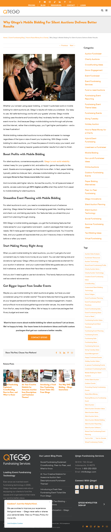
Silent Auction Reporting (93, 424)
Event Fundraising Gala (93, 309)
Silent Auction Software (93, 428)
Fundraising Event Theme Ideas (93, 106)
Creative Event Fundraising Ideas (94, 278)
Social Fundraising (93, 218)
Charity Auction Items (92, 269)
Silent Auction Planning (95, 204)
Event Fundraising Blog (16, 38)
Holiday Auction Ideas (92, 361)
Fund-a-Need (89, 316)
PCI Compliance (65, 523)
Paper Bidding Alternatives (91, 183)
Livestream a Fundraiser (95, 147)
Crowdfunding (89, 284)
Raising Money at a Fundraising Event (95, 399)
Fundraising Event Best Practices (93, 325)
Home (5, 38)
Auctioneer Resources (92, 258)
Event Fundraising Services (93, 83)
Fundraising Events (93, 113)
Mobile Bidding (91, 153)
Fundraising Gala (90, 338)
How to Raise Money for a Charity (37, 38)
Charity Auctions (92, 59)
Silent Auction (89, 405)
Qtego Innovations (93, 199)
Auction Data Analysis (92, 254)
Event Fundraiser (92, 76)
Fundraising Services (92, 346)
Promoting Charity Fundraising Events (95, 388)
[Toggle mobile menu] (106, 10)
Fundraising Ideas (91, 342)
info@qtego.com (88, 472)
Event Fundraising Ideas (93, 313)
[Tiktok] (91, 487)
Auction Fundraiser (93, 54)
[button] (5, 384)
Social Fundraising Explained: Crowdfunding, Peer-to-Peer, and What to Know (10, 389)
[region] (28, 514)
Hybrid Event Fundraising (90, 140)
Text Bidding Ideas (93, 233)
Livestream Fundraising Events (95, 369)
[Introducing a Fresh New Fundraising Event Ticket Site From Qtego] (48, 371)
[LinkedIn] (96, 487)
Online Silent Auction (92, 380)
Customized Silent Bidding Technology (94, 288)
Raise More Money (91, 394)
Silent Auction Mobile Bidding (95, 420)
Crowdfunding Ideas (94, 65)
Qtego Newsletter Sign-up (87, 504)
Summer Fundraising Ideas (94, 226)
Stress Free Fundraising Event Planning (95, 432)
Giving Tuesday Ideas (92, 350)
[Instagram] (87, 487)
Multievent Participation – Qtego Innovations (54, 512)
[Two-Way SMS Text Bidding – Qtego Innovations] (67, 371)
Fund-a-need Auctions (95, 90)
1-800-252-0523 (89, 468)
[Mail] (77, 492)
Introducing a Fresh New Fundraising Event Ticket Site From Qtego (48, 388)
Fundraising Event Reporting (93, 97)
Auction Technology (91, 261)
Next (71, 45)
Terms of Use (55, 523)
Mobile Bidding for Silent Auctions (93, 374)
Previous (64, 45)
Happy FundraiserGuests (93, 357)
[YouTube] (82, 487)
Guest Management (91, 354)
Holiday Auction (92, 124)
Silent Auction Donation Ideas (95, 409)
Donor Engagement (93, 70)
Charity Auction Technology (94, 273)
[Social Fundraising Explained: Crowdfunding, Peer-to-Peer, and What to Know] (11, 371)
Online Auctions (92, 167)
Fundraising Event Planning (94, 331)
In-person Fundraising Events (95, 365)
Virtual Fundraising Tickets (94, 442)
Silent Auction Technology (91, 211)
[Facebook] (77, 487)
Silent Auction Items (91, 416)
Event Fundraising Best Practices (93, 303)
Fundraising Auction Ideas (94, 320)
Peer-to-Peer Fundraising (91, 192)
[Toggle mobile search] (102, 10)
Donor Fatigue (90, 294)
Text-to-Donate (100, 438)
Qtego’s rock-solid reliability (56, 161)
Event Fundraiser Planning (94, 298)
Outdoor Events (90, 383)
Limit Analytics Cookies (15, 523)
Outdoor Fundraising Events (94, 174)
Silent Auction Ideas (91, 412)
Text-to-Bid (89, 438)
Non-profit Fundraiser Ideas (94, 160)
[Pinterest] (101, 487)
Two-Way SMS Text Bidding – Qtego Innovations (66, 387)
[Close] (49, 501)
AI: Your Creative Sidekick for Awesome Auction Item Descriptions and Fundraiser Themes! (29, 390)
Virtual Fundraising (93, 238)
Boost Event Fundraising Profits (95, 265)
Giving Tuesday (91, 118)
